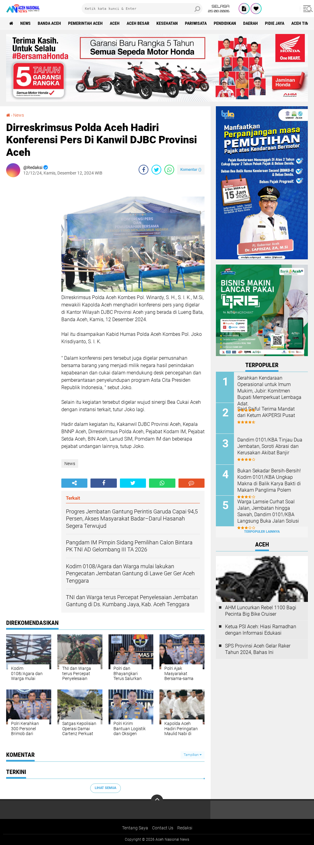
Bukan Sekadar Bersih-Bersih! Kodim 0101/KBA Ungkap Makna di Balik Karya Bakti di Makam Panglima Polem (269, 480)
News (25, 23)
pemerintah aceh (85, 23)
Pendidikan (225, 23)
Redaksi (184, 827)
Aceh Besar (138, 23)
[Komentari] (191, 483)
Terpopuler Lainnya (262, 532)
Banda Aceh (49, 23)
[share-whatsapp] (169, 170)
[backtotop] (157, 800)
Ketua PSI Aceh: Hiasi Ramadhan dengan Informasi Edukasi (260, 630)
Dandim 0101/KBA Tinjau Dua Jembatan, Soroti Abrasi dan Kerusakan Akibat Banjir (269, 446)
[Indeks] (244, 8)
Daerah (250, 23)
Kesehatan (167, 23)
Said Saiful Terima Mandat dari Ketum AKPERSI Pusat (266, 412)
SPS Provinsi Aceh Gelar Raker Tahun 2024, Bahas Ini (257, 649)
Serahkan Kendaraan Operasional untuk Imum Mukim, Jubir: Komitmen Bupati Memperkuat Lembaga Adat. (269, 390)
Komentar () (190, 169)
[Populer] (256, 8)
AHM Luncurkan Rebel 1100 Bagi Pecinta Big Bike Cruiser (260, 611)
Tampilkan (192, 755)
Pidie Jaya (274, 23)
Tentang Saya (135, 827)
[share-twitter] (156, 170)
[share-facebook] (143, 170)
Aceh (115, 23)
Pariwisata (196, 23)
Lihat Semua (105, 788)
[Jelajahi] (307, 8)
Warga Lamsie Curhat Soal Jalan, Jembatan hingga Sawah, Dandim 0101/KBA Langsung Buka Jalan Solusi (268, 511)
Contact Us (162, 827)
